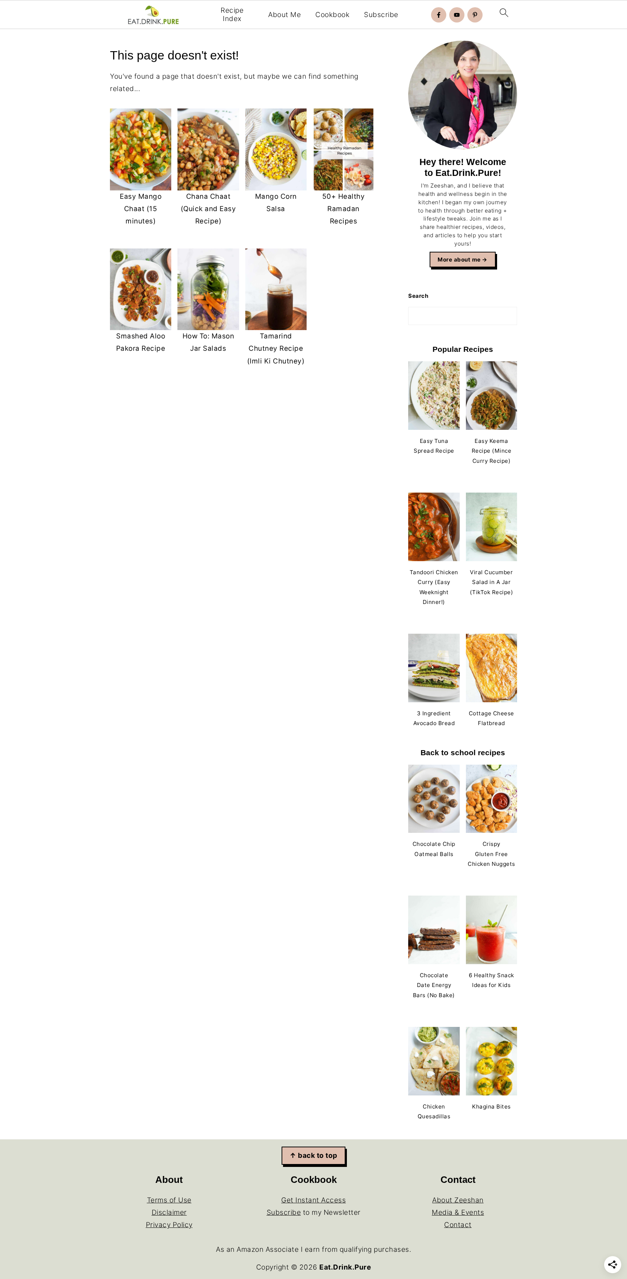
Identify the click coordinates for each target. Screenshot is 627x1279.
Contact (458, 1225)
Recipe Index (232, 15)
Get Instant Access (313, 1200)
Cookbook (332, 15)
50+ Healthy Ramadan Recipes (343, 208)
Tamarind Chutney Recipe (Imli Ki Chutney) (276, 348)
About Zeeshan (458, 1200)
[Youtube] (456, 14)
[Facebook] (438, 14)
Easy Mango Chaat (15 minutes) (140, 208)
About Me (284, 15)
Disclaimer (169, 1212)
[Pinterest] (475, 14)
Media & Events (458, 1212)
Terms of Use (169, 1200)
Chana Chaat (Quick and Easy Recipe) (208, 208)
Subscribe (381, 15)
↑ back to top (313, 1155)
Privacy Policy (169, 1225)
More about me (459, 259)
